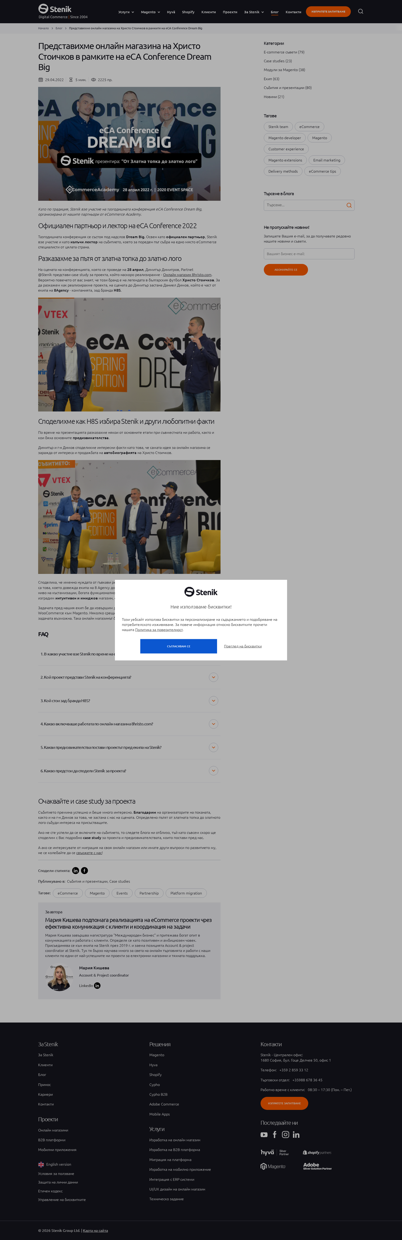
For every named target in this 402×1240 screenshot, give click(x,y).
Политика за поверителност (159, 629)
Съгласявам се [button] (178, 646)
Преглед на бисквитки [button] (243, 646)
